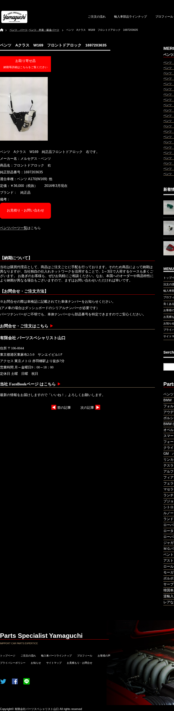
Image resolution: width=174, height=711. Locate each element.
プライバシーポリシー (12, 663)
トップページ (7, 655)
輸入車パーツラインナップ (56, 655)
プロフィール (84, 655)
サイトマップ (54, 663)
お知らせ (36, 663)
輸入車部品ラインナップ (130, 16)
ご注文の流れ (97, 16)
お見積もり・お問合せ (79, 663)
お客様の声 (104, 655)
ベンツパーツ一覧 (13, 228)
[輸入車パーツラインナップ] (14, 17)
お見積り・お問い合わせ (25, 210)
